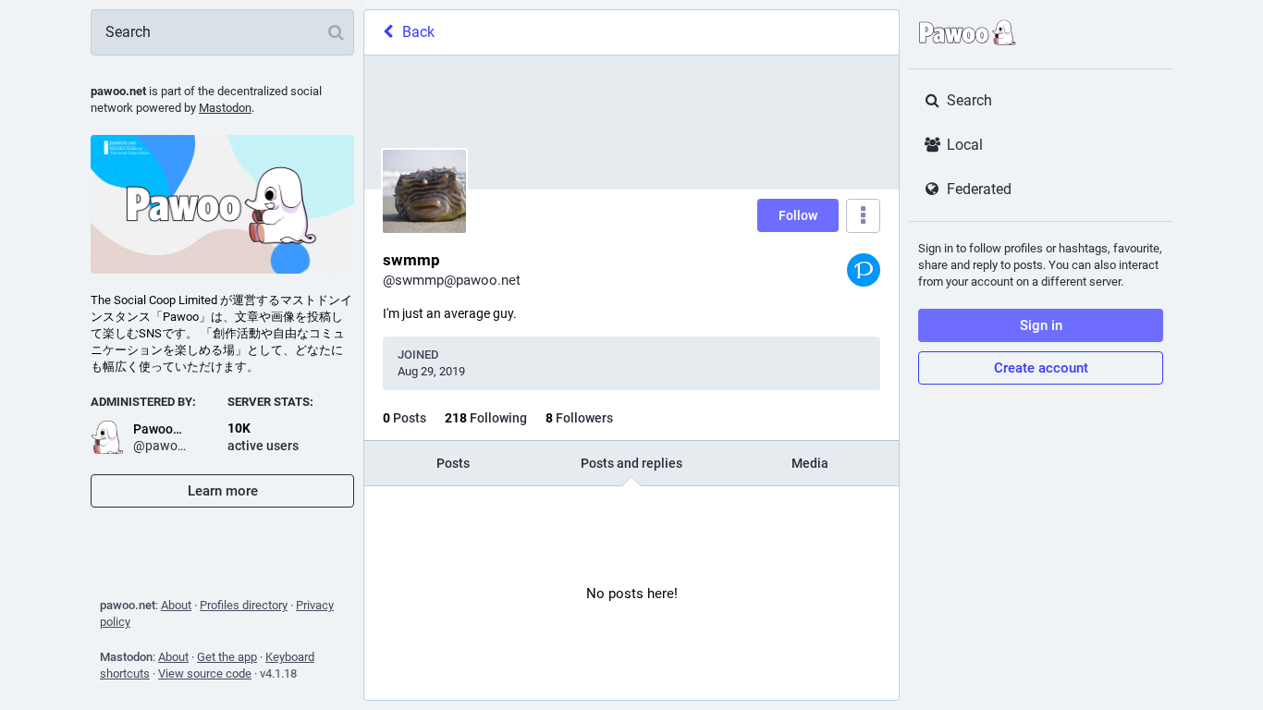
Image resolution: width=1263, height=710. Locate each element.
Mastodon (225, 108)
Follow (798, 215)
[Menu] (863, 216)
